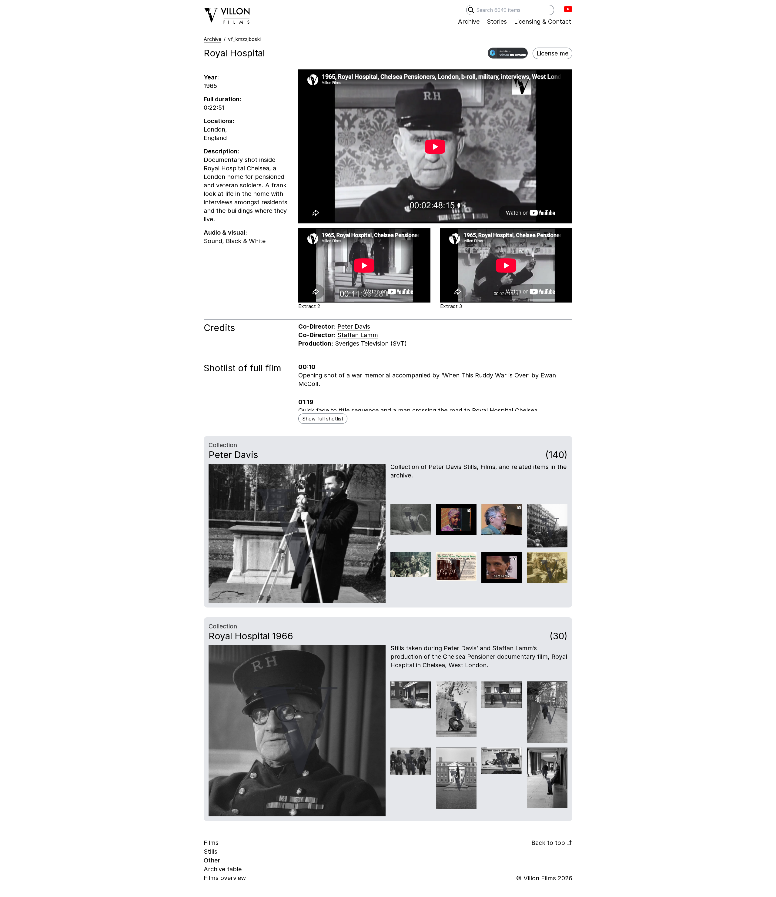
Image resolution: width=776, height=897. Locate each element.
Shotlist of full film (242, 368)
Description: (221, 151)
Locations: (219, 121)
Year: (211, 77)
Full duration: (222, 99)
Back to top (551, 842)
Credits (219, 327)
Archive (212, 39)
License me (552, 53)
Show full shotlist (322, 419)
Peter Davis (353, 326)
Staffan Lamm (357, 335)
